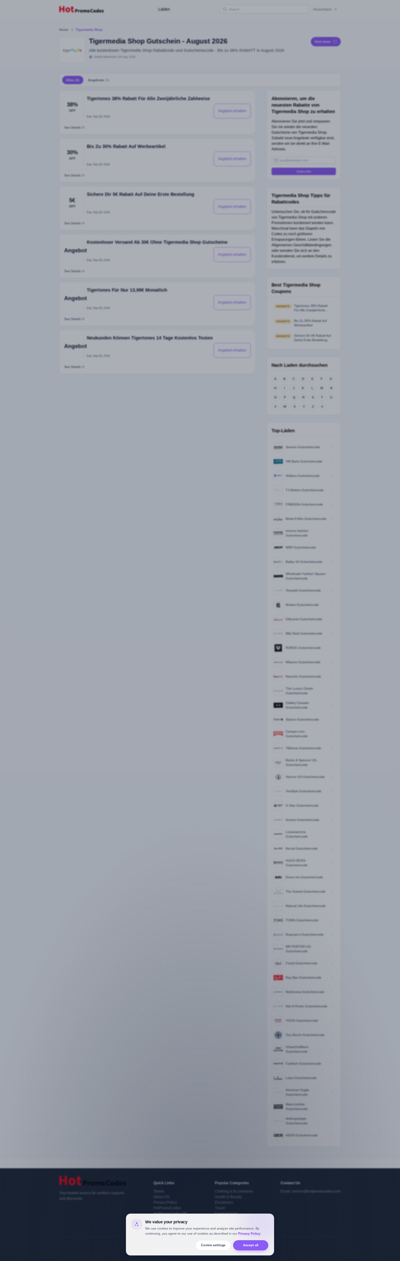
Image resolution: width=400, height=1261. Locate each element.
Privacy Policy (249, 1233)
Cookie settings (213, 1245)
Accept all (251, 1245)
